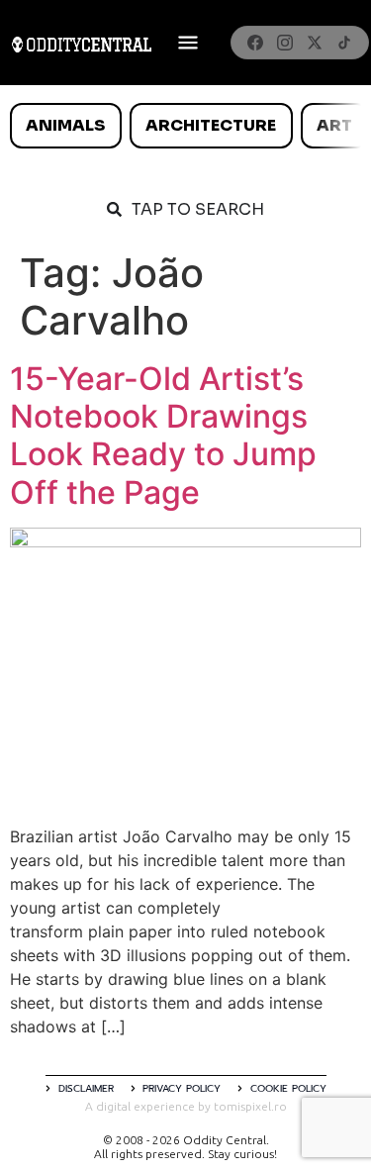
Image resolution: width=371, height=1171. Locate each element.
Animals (65, 125)
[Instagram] (285, 42)
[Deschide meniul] (188, 42)
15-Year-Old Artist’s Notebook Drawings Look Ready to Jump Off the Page (163, 435)
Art (334, 125)
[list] (185, 125)
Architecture (210, 125)
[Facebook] (255, 42)
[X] (315, 42)
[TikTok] (344, 42)
